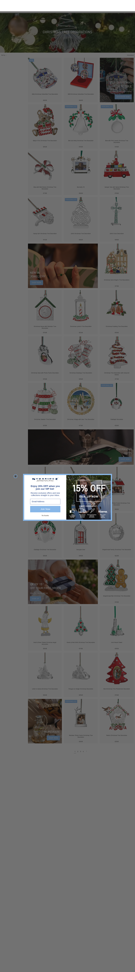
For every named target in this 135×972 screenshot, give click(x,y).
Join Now (45, 497)
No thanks (45, 504)
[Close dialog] (15, 465)
